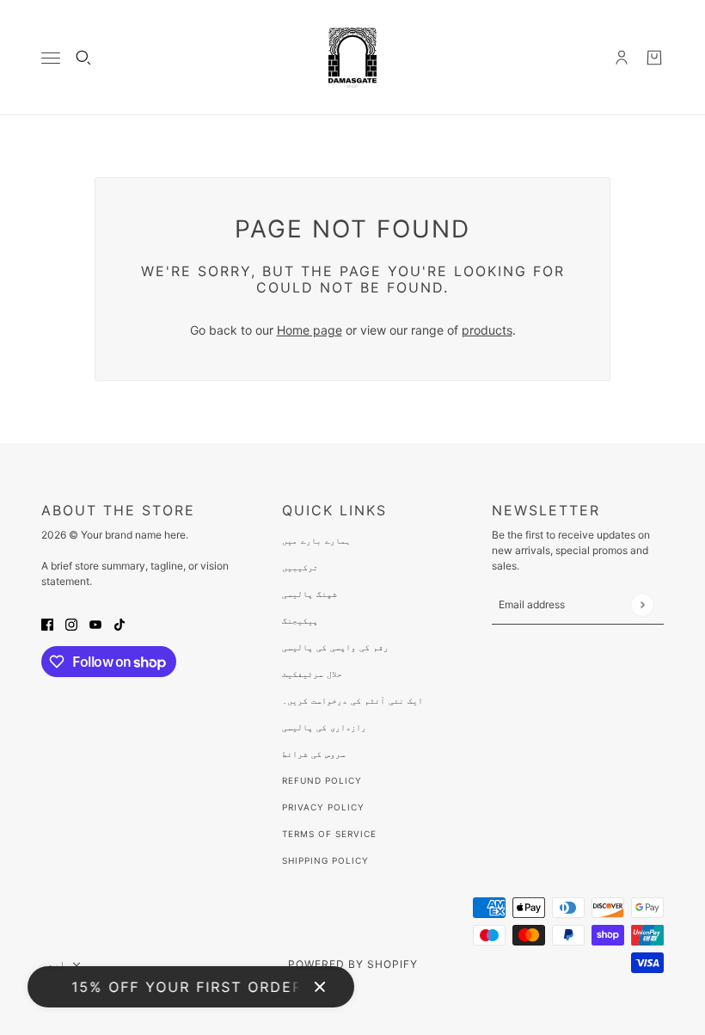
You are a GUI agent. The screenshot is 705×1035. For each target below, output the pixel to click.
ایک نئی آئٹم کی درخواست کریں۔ (352, 700)
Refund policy (322, 780)
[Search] (83, 57)
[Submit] (641, 604)
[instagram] (71, 623)
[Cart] (654, 57)
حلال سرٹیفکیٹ (312, 673)
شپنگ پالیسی (309, 593)
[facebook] (47, 623)
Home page (309, 330)
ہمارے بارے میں (316, 540)
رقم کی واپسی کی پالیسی (335, 647)
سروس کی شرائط (314, 754)
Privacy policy (323, 807)
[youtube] (95, 623)
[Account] (621, 57)
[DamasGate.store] (352, 58)
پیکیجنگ (300, 620)
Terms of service (329, 834)
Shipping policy (325, 860)
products (487, 330)
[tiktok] (119, 623)
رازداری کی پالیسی (324, 727)
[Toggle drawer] (50, 58)
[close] (320, 987)
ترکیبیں (300, 567)
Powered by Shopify (353, 964)
